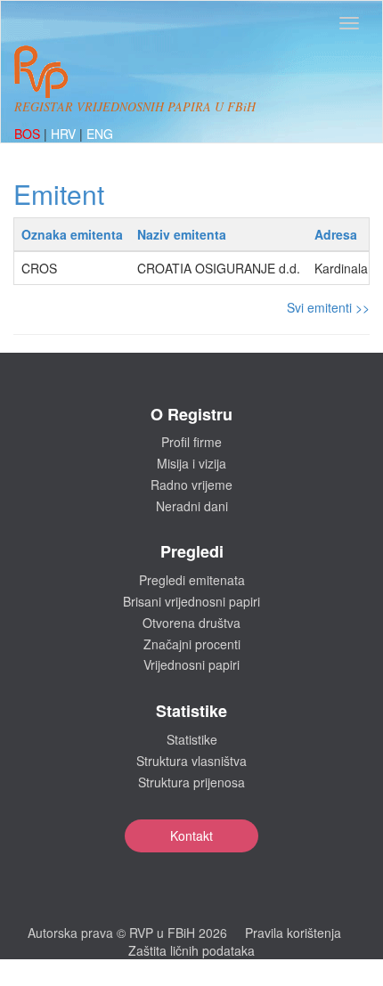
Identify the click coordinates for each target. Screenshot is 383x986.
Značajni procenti (191, 644)
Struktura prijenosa (191, 782)
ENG (99, 134)
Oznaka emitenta (72, 234)
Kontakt (191, 835)
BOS (29, 134)
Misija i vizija (191, 463)
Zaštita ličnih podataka (191, 950)
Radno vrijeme (191, 484)
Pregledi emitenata (192, 580)
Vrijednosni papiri (191, 664)
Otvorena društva (191, 623)
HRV (65, 134)
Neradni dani (192, 506)
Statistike (192, 739)
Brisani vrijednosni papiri (191, 601)
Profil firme (191, 442)
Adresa (335, 234)
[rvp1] (41, 69)
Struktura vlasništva (191, 761)
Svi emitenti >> (328, 307)
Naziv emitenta (181, 234)
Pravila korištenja (293, 932)
